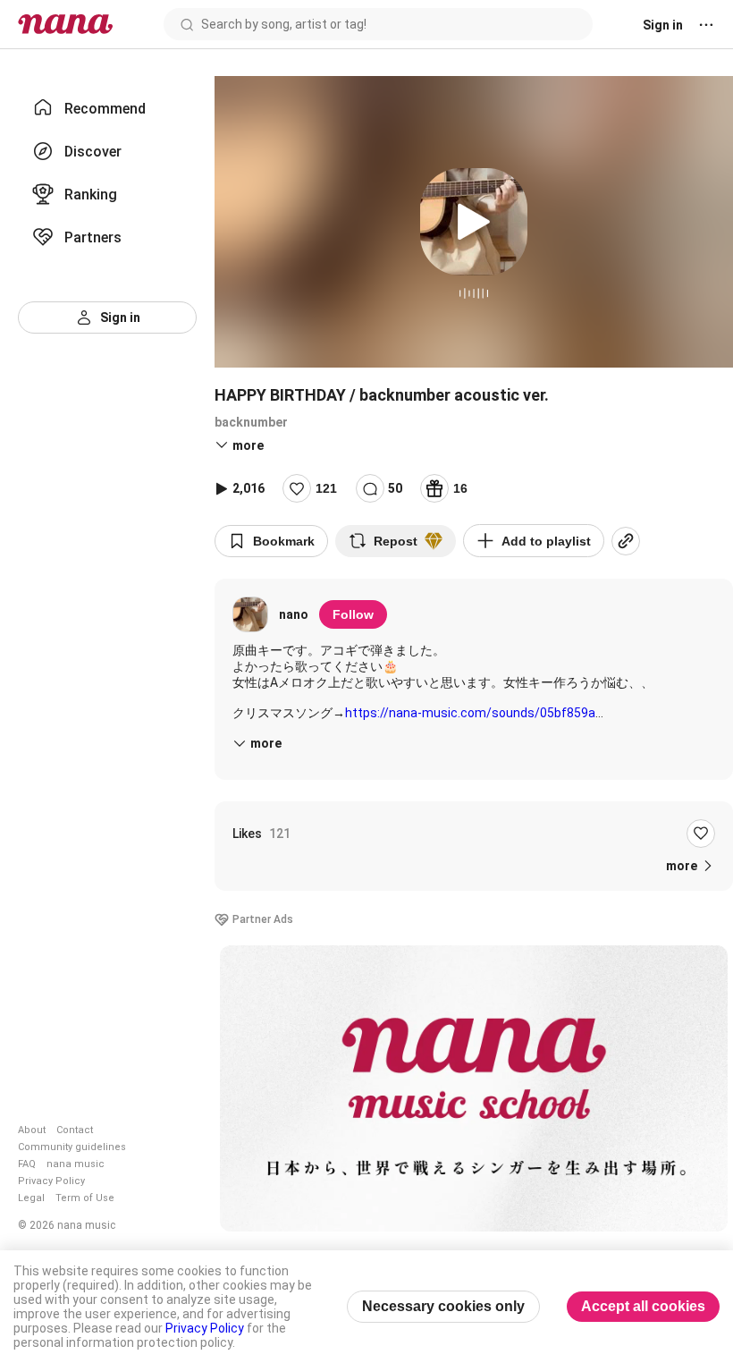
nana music (75, 1164)
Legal (31, 1198)
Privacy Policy (51, 1181)
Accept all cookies (643, 1306)
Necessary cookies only (443, 1306)
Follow (353, 614)
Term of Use (84, 1198)
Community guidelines (72, 1147)
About (32, 1130)
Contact (74, 1130)
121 (326, 488)
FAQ (27, 1164)
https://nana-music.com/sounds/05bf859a (470, 713)
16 (460, 488)
